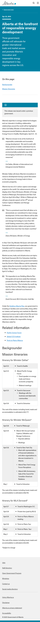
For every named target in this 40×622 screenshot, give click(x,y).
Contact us (6, 584)
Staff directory (7, 568)
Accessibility (6, 613)
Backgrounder (7, 84)
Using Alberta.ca (8, 597)
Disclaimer (6, 602)
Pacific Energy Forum (14, 332)
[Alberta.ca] (9, 3)
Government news (9, 9)
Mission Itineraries (8, 89)
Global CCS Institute (14, 336)
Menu (38, 3)
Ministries (5, 578)
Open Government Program (11, 573)
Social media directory (10, 589)
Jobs (3, 562)
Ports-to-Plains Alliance (15, 340)
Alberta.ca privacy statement (12, 608)
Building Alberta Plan (17, 306)
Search (33, 3)
